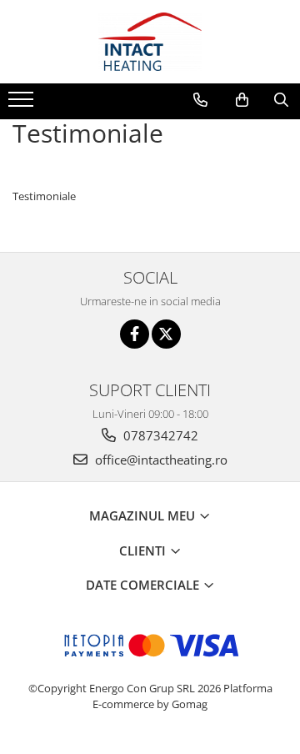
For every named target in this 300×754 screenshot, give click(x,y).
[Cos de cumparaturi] (242, 100)
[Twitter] (166, 334)
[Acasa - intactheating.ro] (150, 42)
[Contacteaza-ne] (200, 100)
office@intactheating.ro (160, 459)
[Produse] (23, 104)
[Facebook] (134, 334)
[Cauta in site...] (281, 100)
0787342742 (159, 435)
